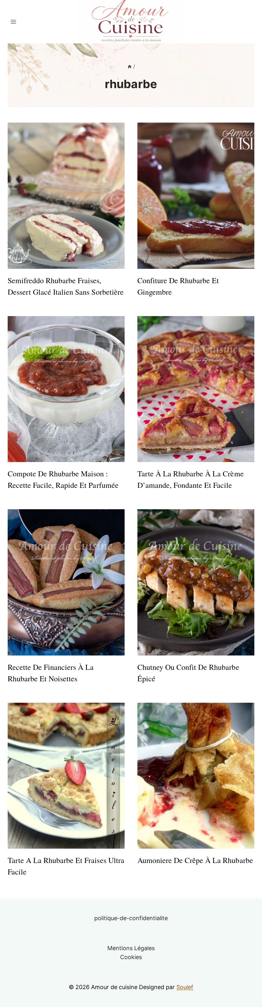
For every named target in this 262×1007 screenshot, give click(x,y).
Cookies (131, 957)
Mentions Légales (131, 948)
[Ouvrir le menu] (13, 21)
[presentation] (66, 196)
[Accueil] (129, 67)
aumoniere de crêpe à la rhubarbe (195, 860)
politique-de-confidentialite (131, 918)
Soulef (184, 987)
